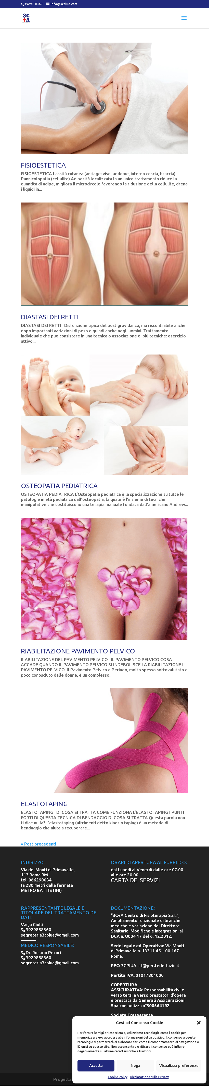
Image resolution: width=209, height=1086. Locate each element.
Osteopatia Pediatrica (59, 485)
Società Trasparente (132, 1015)
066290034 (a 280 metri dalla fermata (47, 882)
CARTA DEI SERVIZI (135, 880)
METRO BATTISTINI (40, 890)
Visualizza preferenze (179, 1065)
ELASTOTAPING (44, 803)
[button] (198, 1022)
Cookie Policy (117, 1077)
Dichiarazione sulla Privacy (149, 1077)
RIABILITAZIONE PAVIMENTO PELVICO (78, 651)
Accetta (96, 1065)
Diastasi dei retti (50, 317)
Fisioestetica (43, 165)
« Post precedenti (38, 843)
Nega (135, 1065)
